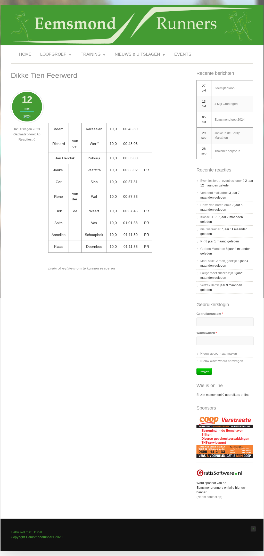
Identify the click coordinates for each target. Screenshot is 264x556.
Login (52, 268)
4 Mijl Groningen (226, 104)
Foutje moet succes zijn (216, 273)
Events (182, 54)
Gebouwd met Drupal (26, 532)
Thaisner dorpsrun (227, 151)
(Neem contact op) (209, 497)
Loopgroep (52, 55)
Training (89, 55)
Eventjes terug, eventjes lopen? (222, 181)
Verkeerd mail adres (214, 193)
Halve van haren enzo (215, 205)
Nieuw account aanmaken (218, 353)
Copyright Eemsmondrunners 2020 (36, 537)
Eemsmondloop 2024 (229, 119)
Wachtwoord (206, 333)
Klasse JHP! (208, 217)
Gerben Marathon (212, 249)
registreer (69, 268)
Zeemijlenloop (224, 88)
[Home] (132, 42)
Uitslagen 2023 (29, 129)
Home (25, 54)
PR (202, 241)
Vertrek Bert (208, 285)
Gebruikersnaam (209, 314)
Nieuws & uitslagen (136, 55)
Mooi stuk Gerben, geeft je (218, 261)
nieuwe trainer (210, 229)
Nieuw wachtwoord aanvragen (221, 361)
